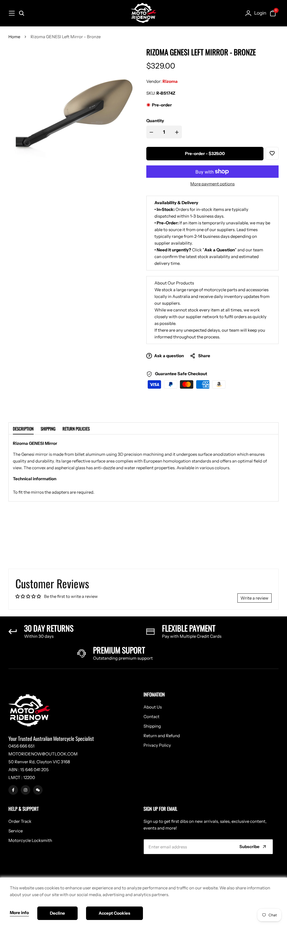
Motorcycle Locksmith (30, 840)
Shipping (48, 428)
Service (15, 830)
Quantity (155, 120)
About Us (153, 707)
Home (14, 36)
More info (19, 912)
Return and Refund (162, 735)
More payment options (212, 183)
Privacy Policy (157, 745)
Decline (57, 913)
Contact (151, 716)
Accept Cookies (114, 913)
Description (23, 428)
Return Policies (76, 428)
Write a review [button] (254, 598)
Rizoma (170, 81)
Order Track (19, 821)
